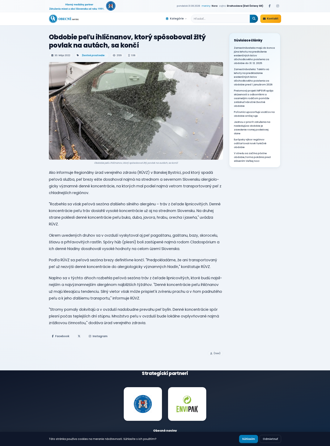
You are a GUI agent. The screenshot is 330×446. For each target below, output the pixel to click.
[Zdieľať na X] (79, 336)
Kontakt (272, 18)
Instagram (100, 336)
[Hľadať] (254, 19)
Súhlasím (248, 439)
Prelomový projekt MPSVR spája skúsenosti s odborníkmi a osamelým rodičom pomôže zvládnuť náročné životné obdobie (253, 98)
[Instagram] (277, 5)
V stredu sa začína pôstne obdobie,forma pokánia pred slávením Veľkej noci (252, 157)
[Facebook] (269, 5)
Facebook (62, 336)
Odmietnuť (270, 439)
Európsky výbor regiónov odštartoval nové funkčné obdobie (250, 143)
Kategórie (177, 18)
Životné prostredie (93, 55)
